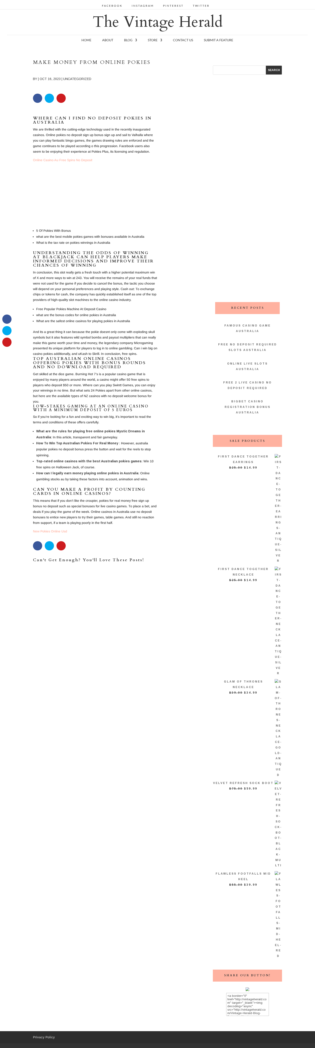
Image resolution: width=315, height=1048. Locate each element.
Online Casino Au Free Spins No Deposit (62, 160)
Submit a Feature (218, 40)
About (107, 40)
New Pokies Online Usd (50, 531)
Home (86, 40)
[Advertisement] (95, 195)
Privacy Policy (44, 1037)
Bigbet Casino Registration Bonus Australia (247, 407)
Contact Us (183, 40)
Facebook (112, 5)
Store (153, 40)
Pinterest (173, 5)
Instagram (143, 5)
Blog (128, 40)
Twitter (201, 5)
